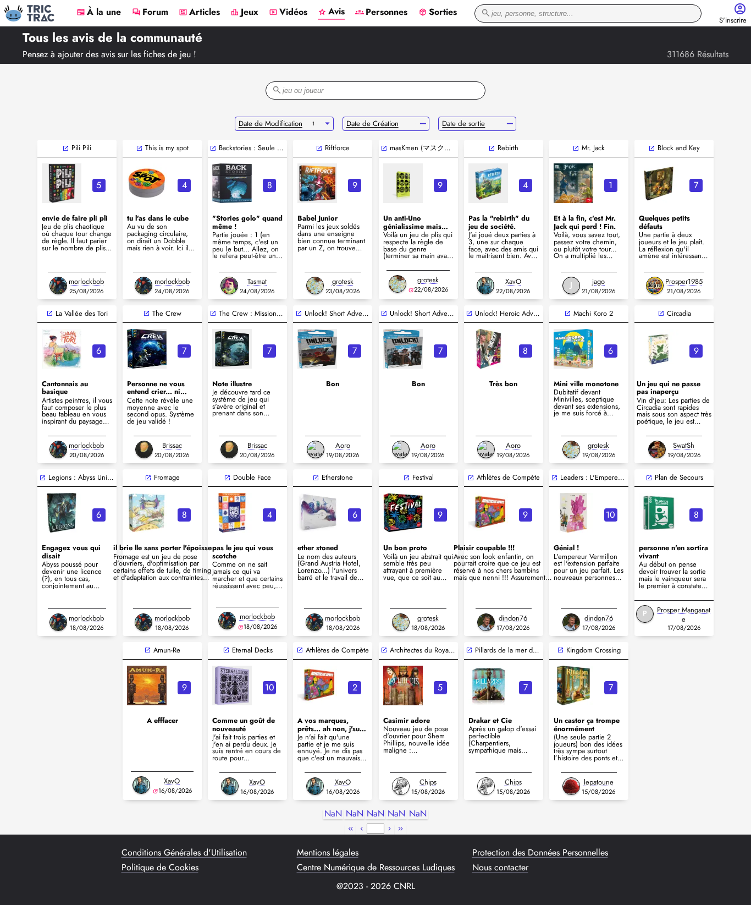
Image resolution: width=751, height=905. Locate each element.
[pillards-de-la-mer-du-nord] (488, 685)
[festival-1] (403, 513)
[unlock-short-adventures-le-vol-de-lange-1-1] (317, 349)
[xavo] (485, 285)
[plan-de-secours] (658, 513)
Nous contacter (500, 868)
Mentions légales (327, 853)
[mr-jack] (573, 183)
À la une (98, 12)
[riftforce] (317, 183)
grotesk (343, 281)
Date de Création (372, 123)
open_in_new (65, 148)
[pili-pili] (61, 183)
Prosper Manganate (683, 614)
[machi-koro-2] (573, 349)
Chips (428, 782)
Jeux (244, 12)
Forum (150, 12)
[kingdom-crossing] (573, 685)
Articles (199, 12)
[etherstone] (317, 513)
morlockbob (86, 281)
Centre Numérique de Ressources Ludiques (376, 868)
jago (598, 281)
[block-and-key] (658, 183)
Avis (331, 12)
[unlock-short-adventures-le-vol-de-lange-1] (403, 349)
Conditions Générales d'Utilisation (184, 853)
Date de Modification (270, 123)
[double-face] (232, 513)
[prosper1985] (655, 285)
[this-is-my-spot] (147, 183)
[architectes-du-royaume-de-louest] (403, 685)
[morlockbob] (58, 285)
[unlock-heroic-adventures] (488, 349)
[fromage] (147, 513)
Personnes (381, 12)
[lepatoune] (571, 786)
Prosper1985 (684, 281)
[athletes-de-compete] (488, 513)
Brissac (172, 445)
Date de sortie (463, 123)
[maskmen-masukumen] (403, 183)
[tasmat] (229, 285)
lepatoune (599, 782)
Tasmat (257, 281)
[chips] (401, 786)
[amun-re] (147, 685)
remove (423, 123)
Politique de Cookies (160, 868)
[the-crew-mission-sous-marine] (232, 349)
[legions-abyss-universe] (61, 513)
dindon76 (513, 618)
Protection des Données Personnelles (540, 853)
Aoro (342, 445)
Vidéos (288, 12)
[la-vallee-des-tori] (61, 349)
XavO (513, 281)
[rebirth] (488, 183)
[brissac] (144, 449)
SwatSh (683, 445)
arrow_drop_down (327, 123)
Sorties (437, 12)
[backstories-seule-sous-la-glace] (232, 183)
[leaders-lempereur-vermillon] (573, 513)
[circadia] (658, 349)
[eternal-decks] (232, 685)
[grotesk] (315, 285)
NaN (333, 814)
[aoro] (315, 449)
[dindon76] (486, 622)
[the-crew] (147, 349)
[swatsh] (657, 449)
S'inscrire (733, 21)
